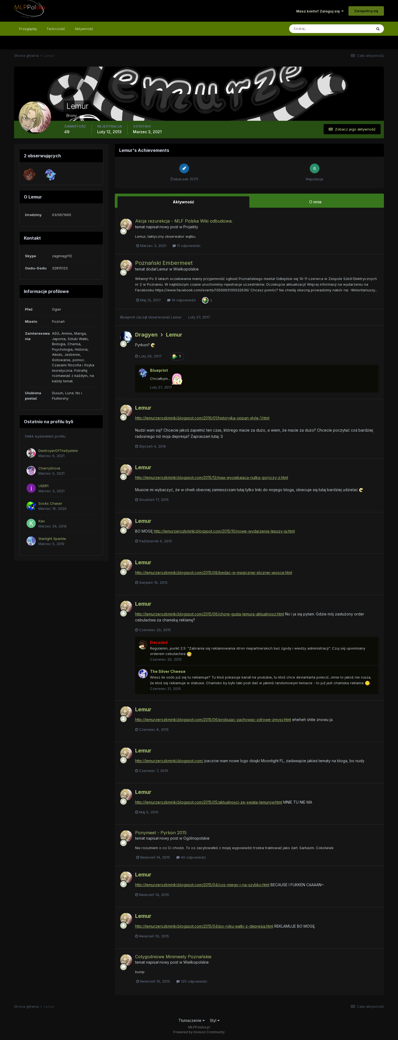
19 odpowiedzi (183, 300)
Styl (213, 1020)
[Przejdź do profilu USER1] (31, 488)
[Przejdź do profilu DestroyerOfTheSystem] (31, 453)
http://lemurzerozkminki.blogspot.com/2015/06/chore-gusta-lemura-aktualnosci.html (209, 614)
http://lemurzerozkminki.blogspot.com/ (169, 760)
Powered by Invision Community (199, 1032)
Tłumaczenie (190, 1020)
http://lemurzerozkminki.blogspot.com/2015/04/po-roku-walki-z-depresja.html (204, 926)
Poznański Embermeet (164, 263)
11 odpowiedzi (188, 245)
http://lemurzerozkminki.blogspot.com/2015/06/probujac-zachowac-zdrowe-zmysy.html (213, 719)
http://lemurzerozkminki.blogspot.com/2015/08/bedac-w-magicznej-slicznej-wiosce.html (213, 572)
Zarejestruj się (366, 11)
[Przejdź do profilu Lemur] (126, 224)
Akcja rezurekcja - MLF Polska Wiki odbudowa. (184, 221)
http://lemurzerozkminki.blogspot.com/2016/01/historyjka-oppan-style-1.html (202, 418)
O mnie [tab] (315, 202)
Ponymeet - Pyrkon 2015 (161, 832)
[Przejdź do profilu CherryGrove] (31, 470)
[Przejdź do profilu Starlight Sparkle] (31, 541)
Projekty (190, 226)
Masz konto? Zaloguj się (318, 11)
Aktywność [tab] (183, 202)
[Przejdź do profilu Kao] (31, 523)
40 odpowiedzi (193, 857)
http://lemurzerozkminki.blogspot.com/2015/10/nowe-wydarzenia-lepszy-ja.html (224, 531)
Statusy (359, 29)
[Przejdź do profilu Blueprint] (50, 174)
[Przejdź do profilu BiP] (29, 174)
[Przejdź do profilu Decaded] (143, 644)
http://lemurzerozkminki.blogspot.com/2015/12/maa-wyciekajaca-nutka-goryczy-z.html (211, 477)
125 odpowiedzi (193, 981)
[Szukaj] (378, 28)
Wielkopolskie (186, 269)
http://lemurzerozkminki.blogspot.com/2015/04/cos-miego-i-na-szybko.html (202, 884)
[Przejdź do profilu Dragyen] (126, 337)
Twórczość (55, 29)
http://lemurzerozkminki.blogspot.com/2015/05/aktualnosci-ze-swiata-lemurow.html (208, 802)
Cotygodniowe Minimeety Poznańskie (173, 956)
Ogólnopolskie (196, 838)
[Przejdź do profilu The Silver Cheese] (143, 673)
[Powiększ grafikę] (189, 653)
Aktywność (84, 29)
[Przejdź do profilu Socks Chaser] (31, 505)
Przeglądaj (28, 29)
